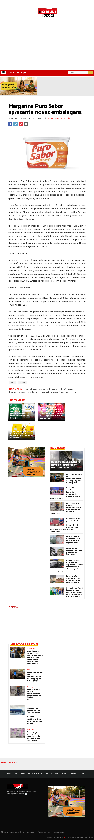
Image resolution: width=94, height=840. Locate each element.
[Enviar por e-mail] (26, 124)
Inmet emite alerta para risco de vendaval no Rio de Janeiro (73, 579)
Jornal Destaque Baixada (59, 118)
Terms (63, 773)
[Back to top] (88, 834)
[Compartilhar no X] (15, 124)
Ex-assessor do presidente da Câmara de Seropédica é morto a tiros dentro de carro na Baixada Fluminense (65, 525)
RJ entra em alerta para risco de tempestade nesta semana (65, 465)
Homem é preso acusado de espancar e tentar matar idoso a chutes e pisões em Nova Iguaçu (66, 565)
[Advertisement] (47, 51)
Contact (82, 773)
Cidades (72, 773)
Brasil (12, 383)
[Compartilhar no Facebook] (10, 124)
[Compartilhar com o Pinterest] (21, 124)
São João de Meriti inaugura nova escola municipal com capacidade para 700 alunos (74, 592)
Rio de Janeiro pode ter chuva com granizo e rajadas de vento (74, 539)
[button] (3, 72)
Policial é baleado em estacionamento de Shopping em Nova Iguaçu (74, 478)
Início (8, 773)
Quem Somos (19, 773)
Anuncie (54, 773)
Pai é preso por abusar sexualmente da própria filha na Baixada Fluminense (65, 508)
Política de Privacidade (38, 773)
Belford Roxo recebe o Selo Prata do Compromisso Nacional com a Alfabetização (65, 493)
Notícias (22, 383)
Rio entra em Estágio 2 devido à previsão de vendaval (74, 551)
